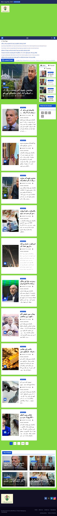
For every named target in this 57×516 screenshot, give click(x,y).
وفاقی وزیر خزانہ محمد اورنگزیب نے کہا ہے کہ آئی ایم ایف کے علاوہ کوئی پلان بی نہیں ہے (20, 54)
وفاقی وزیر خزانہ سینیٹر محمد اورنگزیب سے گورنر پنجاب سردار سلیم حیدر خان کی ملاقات (18, 57)
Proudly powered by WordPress (8, 510)
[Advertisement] (28, 25)
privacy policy (43, 513)
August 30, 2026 (9, 95)
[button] (51, 38)
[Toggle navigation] (27, 38)
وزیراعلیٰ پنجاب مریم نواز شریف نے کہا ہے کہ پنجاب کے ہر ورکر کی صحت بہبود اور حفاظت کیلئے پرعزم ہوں (23, 45)
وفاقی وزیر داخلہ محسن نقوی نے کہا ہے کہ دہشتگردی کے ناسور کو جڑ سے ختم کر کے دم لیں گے (19, 52)
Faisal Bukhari (20, 95)
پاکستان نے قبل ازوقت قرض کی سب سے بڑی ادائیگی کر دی (27, 213)
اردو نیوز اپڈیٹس (5, 87)
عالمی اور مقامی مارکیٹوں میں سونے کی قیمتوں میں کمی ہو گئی (13, 43)
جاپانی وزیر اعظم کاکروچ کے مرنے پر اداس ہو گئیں (26, 417)
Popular (52, 65)
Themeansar (4, 512)
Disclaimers (53, 509)
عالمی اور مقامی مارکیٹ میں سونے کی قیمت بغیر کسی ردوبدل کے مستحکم (15, 50)
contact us (46, 509)
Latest (43, 65)
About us (41, 509)
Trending (48, 68)
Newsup (22, 510)
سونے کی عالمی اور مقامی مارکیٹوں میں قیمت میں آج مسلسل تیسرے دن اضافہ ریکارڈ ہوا (20, 48)
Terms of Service (52, 513)
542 (23, 443)
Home (36, 509)
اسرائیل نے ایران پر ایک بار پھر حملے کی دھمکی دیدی (27, 246)
